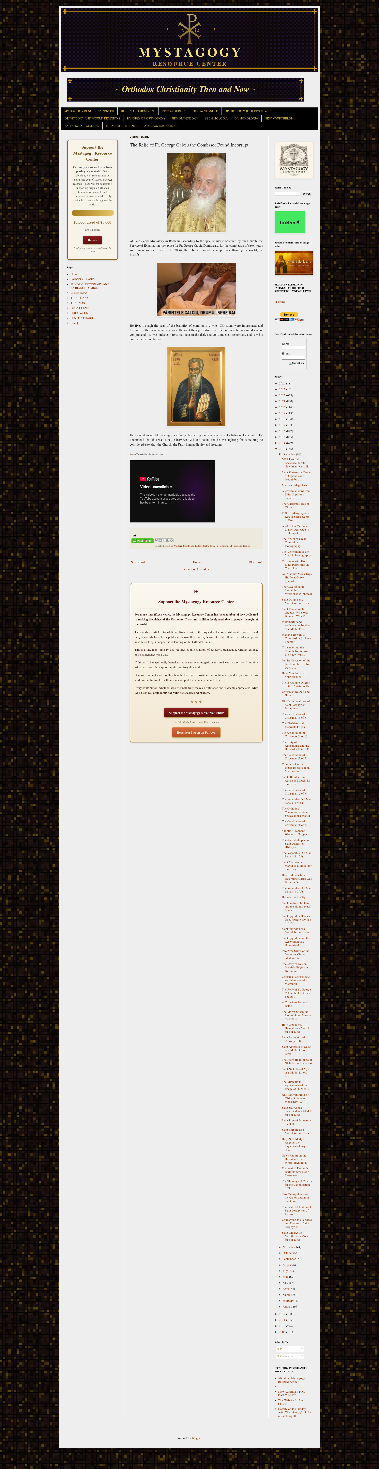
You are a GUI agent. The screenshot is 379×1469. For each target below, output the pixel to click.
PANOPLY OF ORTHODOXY (146, 118)
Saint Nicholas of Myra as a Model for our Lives (296, 1072)
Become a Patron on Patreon (196, 732)
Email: (286, 353)
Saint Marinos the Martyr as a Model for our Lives (296, 865)
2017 (282, 425)
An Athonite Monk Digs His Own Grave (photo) (297, 577)
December (289, 454)
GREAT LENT (80, 308)
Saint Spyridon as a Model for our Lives (295, 930)
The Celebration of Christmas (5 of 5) (294, 715)
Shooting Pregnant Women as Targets (294, 832)
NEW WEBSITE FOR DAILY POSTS (291, 1393)
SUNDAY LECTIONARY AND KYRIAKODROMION (90, 286)
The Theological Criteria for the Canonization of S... (297, 1184)
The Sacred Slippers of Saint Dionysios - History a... (296, 843)
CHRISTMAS (79, 293)
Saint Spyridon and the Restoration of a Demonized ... (296, 941)
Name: (286, 343)
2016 (282, 431)
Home (197, 562)
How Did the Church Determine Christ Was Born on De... (297, 878)
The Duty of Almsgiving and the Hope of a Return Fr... (297, 745)
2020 (282, 407)
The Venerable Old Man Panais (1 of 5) (296, 889)
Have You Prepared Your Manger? (294, 675)
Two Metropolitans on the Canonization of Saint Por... (295, 1197)
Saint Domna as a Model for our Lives (295, 601)
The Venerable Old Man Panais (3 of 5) (296, 801)
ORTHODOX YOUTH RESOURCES (248, 111)
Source (132, 453)
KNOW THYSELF (206, 111)
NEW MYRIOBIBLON (279, 118)
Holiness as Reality (293, 897)
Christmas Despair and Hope (296, 693)
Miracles (168, 545)
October (288, 1253)
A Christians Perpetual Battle (295, 1004)
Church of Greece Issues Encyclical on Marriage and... (296, 767)
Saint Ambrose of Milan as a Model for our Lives (296, 1050)
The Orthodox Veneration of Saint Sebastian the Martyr (296, 811)
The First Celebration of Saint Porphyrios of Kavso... (296, 1210)
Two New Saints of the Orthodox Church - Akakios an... (295, 954)
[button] (10, 1451)
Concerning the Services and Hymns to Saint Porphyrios (297, 1223)
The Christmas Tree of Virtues (295, 505)
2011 (282, 1320)
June (286, 1277)
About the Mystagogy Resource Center (291, 1379)
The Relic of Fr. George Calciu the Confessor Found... (296, 992)
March (287, 1294)
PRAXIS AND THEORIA (122, 126)
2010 (282, 1326)
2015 (282, 437)
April (286, 1289)
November (289, 1247)
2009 (282, 1332)
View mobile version (196, 569)
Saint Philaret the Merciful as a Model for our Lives (296, 1235)
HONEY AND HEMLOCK (138, 111)
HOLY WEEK (79, 313)
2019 (282, 413)
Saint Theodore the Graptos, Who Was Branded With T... (295, 612)
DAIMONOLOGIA (246, 118)
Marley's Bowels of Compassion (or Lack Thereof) (296, 638)
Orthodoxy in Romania (215, 545)
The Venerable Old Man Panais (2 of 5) (296, 854)
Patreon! (280, 301)
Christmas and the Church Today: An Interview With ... (295, 650)
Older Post (255, 562)
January (288, 1306)
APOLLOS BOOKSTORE (160, 126)
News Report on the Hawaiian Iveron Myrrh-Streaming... (295, 1158)
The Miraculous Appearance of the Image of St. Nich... (295, 1085)
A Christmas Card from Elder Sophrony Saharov (296, 494)
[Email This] (157, 540)
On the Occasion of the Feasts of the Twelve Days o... (296, 663)
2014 (282, 443)
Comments (286, 1356)
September (289, 1259)
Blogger (197, 1438)
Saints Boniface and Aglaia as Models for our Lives (296, 780)
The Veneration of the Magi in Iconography (296, 553)
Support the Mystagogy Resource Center (196, 712)
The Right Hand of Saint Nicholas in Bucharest (297, 1061)
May (286, 1282)
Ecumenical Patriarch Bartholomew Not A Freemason (296, 1171)
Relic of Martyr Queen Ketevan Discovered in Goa (296, 516)
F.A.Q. (75, 323)
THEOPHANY (80, 298)
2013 (282, 449)
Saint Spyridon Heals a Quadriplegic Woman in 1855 (296, 919)
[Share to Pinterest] (172, 540)
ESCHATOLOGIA (216, 118)
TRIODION (78, 303)
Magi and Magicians (294, 485)
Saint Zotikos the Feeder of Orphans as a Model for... (297, 475)
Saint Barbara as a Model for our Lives (295, 1131)
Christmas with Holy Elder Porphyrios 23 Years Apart (296, 564)
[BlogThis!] (160, 540)
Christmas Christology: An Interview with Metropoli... (296, 980)
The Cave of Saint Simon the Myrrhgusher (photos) (297, 590)
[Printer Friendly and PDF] (142, 541)
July (286, 1271)
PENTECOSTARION (84, 318)
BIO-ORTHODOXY (185, 118)
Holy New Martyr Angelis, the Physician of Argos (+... (295, 1144)
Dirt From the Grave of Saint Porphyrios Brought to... (296, 704)
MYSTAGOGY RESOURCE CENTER (89, 111)
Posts (282, 1349)
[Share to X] (164, 540)
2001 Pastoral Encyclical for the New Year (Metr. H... (296, 462)
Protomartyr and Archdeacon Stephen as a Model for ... (296, 625)
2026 (282, 383)
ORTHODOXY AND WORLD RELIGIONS (92, 118)
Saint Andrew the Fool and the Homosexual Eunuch (296, 906)
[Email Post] (133, 535)
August (287, 1265)
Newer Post (138, 562)
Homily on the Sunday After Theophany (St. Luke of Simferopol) (294, 1412)
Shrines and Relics (240, 545)
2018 (282, 419)
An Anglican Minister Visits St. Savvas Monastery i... (295, 1097)
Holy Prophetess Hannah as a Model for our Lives (295, 1027)
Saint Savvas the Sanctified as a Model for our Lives (296, 1110)
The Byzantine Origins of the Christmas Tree (296, 684)
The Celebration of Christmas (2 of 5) (294, 791)
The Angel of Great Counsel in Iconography (294, 542)
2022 (282, 395)
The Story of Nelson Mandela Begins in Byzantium (295, 967)
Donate (92, 240)
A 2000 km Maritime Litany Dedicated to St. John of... (295, 529)
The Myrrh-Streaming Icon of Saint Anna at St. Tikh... (296, 1015)
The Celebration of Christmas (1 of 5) (294, 823)
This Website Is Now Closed (290, 1402)
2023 (282, 389)
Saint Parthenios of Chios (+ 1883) (293, 1039)
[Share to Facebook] (168, 540)
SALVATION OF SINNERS (82, 126)
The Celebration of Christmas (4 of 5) (294, 734)
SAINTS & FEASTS (83, 279)
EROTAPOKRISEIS (174, 111)
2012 (282, 1314)
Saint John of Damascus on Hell (296, 1122)
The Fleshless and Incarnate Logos (293, 725)
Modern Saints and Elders (188, 545)
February (289, 1300)
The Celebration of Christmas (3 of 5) (294, 756)
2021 (282, 401)
